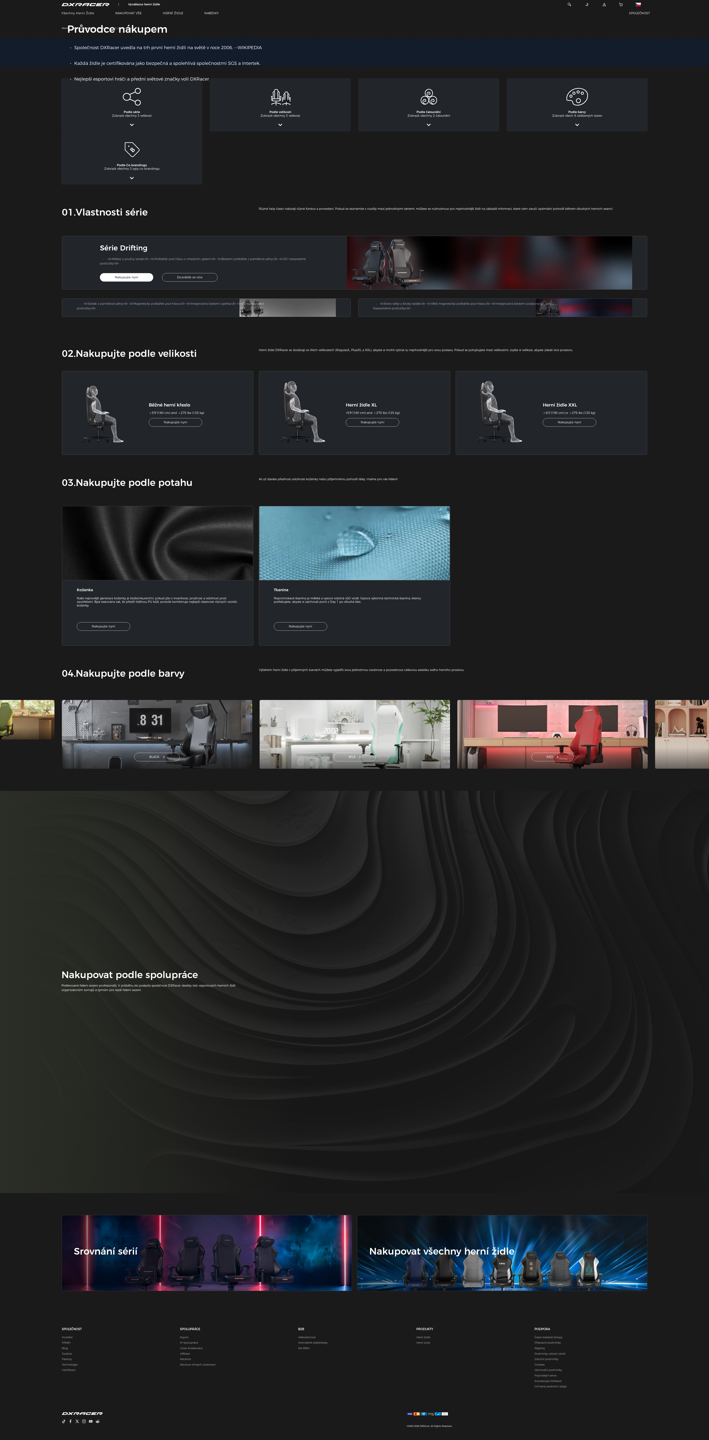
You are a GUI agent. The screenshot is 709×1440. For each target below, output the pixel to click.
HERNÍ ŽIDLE (173, 13)
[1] (110, 413)
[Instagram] (85, 1421)
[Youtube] (92, 1421)
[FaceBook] (71, 1421)
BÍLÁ (352, 757)
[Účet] (604, 4)
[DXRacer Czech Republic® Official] (85, 4)
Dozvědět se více (190, 277)
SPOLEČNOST (639, 13)
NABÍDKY (211, 13)
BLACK (154, 757)
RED (550, 757)
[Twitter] (78, 1421)
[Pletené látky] (354, 543)
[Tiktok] (65, 1421)
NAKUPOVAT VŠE (128, 13)
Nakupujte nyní (126, 277)
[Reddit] (99, 1421)
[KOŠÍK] (620, 4)
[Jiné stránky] (641, 4)
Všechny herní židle (77, 13)
